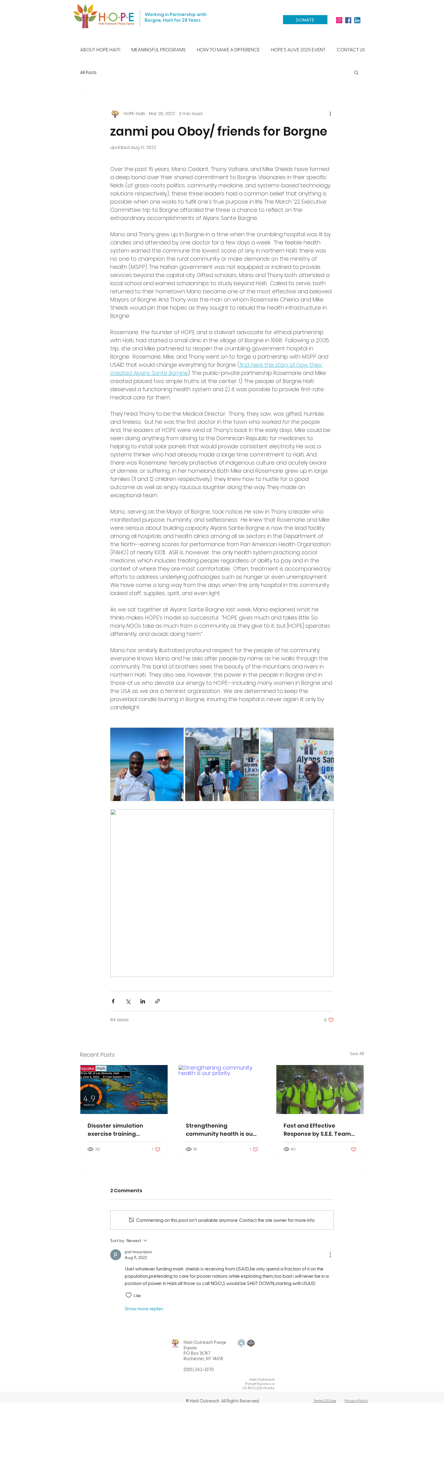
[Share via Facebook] (113, 1001)
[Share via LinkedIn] (143, 1001)
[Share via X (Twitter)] (128, 1001)
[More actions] (330, 113)
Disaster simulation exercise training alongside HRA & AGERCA (122, 1130)
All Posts (88, 72)
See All (357, 1054)
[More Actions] (330, 1254)
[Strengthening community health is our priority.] (222, 1089)
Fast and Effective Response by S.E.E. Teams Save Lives (319, 1130)
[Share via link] (157, 1001)
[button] (100, 49)
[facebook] (348, 20)
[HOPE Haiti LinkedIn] (357, 20)
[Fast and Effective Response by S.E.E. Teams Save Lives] (320, 1089)
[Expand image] (147, 764)
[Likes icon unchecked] (129, 1295)
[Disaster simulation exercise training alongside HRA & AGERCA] (124, 1089)
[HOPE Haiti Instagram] (339, 20)
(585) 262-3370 (199, 1369)
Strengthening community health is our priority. (220, 1130)
